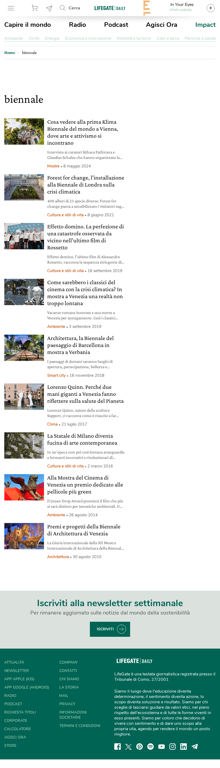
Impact (205, 24)
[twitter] (128, 746)
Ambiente (13, 38)
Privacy (67, 704)
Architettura (58, 556)
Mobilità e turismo (134, 38)
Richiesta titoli (20, 712)
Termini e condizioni (79, 725)
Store (35, 8)
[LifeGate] (110, 8)
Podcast (116, 24)
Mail (63, 695)
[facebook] (117, 746)
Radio (77, 24)
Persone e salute (200, 38)
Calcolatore (17, 729)
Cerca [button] (74, 8)
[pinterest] (139, 746)
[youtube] (161, 746)
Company (68, 662)
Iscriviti (105, 629)
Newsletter (49, 8)
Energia (52, 38)
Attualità (14, 662)
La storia (69, 687)
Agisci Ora (161, 24)
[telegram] (195, 746)
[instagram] (172, 746)
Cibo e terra (168, 38)
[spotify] (150, 746)
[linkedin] (183, 746)
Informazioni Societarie (73, 715)
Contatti (68, 670)
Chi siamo (69, 679)
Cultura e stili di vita (65, 215)
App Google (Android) (26, 687)
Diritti (34, 38)
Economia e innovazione (88, 38)
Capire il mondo (27, 24)
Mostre (53, 166)
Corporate (15, 720)
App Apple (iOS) (19, 679)
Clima (52, 424)
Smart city (56, 375)
